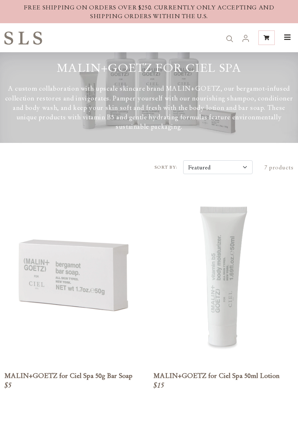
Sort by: (165, 167)
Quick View (74, 264)
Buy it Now (74, 288)
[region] (149, 11)
